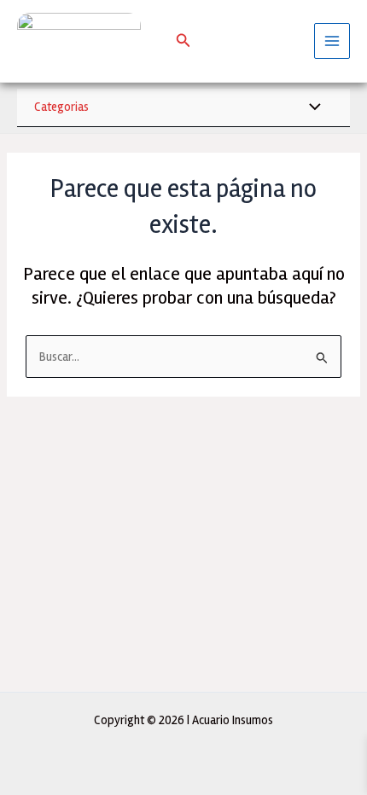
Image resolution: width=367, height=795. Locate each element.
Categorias (61, 106)
